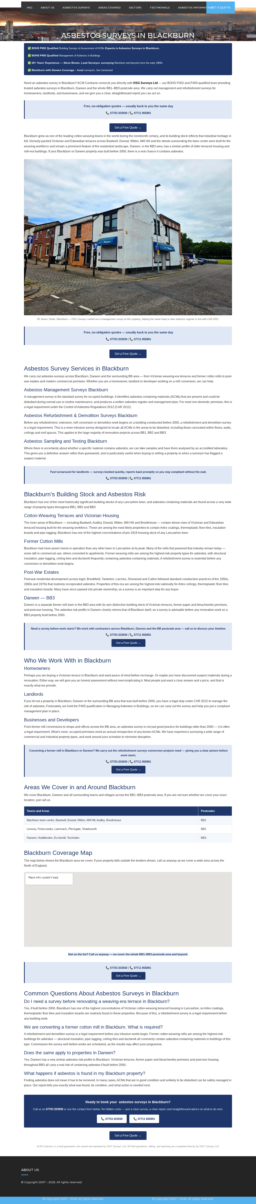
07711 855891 (142, 113)
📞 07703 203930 (112, 1118)
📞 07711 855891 (144, 1118)
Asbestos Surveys (76, 7)
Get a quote (220, 7)
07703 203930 (118, 113)
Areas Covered (109, 7)
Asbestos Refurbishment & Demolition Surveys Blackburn (80, 415)
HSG (29, 7)
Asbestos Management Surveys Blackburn (66, 389)
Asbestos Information (195, 7)
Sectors (135, 7)
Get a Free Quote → (128, 127)
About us (47, 7)
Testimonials (160, 7)
